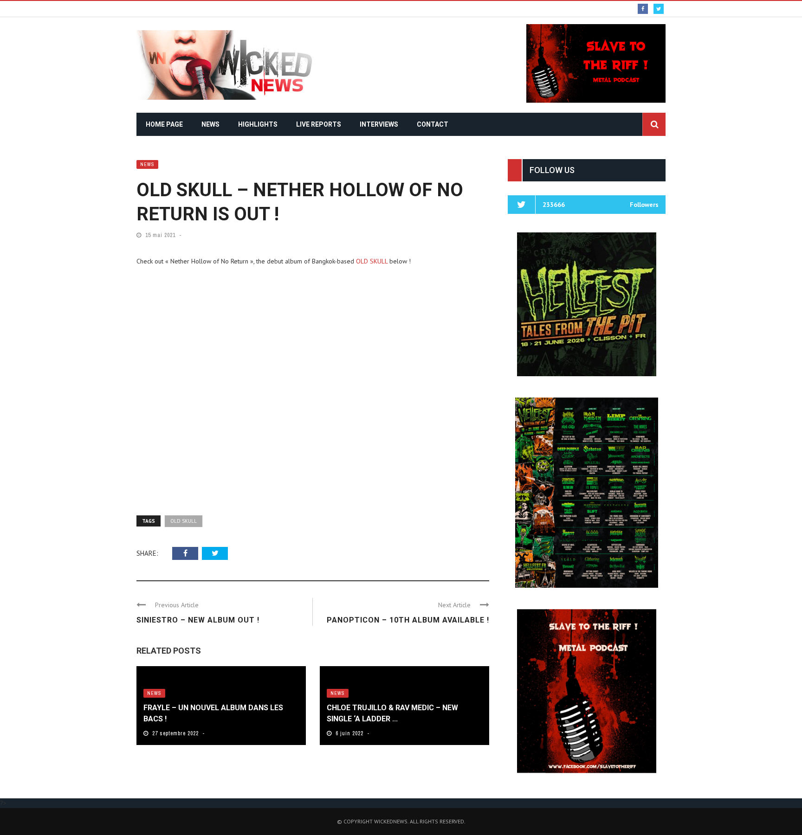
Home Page (164, 124)
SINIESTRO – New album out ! (197, 620)
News (210, 124)
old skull (183, 521)
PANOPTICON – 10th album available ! (408, 620)
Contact (432, 124)
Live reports (318, 124)
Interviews (379, 124)
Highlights (258, 124)
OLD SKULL (372, 261)
